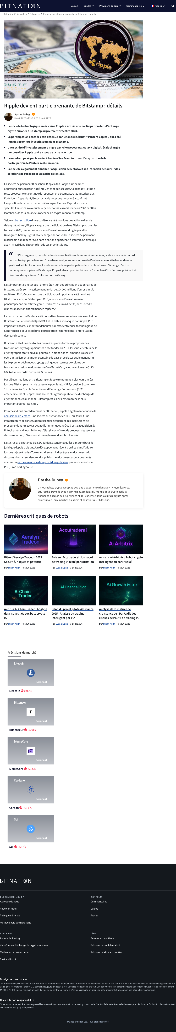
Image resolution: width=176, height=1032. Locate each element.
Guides (87, 6)
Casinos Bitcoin (8, 959)
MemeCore (16, 769)
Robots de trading (10, 938)
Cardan (14, 808)
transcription (23, 220)
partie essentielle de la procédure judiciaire (42, 462)
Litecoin (14, 691)
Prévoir (94, 915)
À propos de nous (9, 901)
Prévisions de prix (108, 6)
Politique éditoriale (10, 915)
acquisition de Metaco (17, 416)
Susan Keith (14, 567)
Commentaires (134, 6)
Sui (11, 847)
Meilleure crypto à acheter (14, 952)
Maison (74, 6)
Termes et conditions (102, 938)
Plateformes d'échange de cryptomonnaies (24, 945)
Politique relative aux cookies (107, 952)
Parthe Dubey (50, 480)
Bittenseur (16, 730)
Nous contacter (8, 908)
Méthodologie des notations (15, 922)
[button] (172, 6)
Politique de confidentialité (105, 945)
